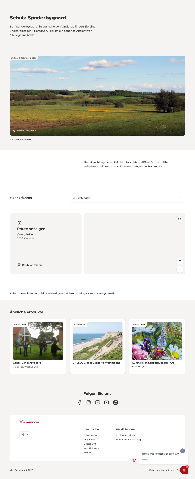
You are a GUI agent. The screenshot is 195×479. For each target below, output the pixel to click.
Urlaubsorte (90, 435)
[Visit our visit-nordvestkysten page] (115, 402)
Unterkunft (90, 443)
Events (87, 452)
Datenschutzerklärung (128, 439)
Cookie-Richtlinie (125, 435)
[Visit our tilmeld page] (106, 402)
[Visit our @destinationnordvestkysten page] (97, 402)
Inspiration (90, 439)
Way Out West (91, 448)
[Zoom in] (180, 260)
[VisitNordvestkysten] (29, 421)
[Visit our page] (79, 402)
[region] (134, 243)
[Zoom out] (180, 269)
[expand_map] (179, 219)
